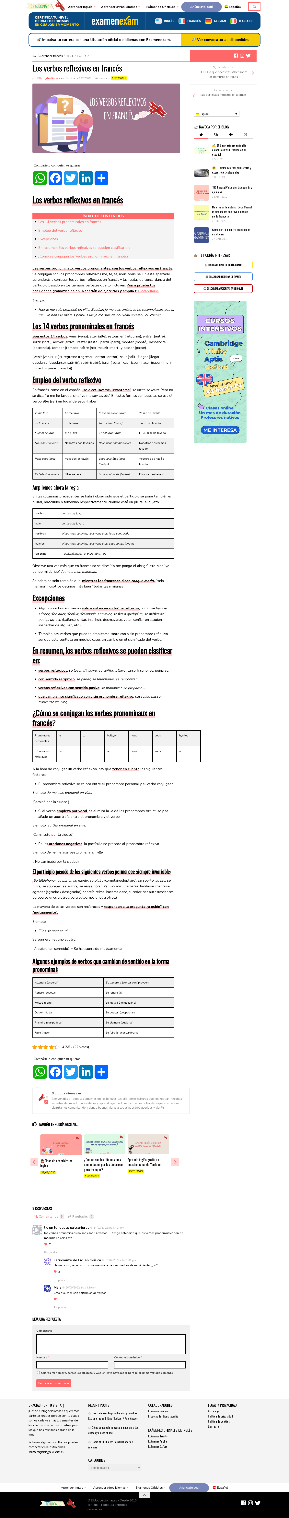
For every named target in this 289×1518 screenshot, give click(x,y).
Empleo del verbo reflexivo (60, 230)
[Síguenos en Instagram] (242, 55)
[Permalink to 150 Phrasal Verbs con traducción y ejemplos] (201, 193)
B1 (67, 56)
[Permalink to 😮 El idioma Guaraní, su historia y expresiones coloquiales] (201, 173)
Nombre (42, 1357)
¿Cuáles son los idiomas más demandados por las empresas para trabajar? (103, 1164)
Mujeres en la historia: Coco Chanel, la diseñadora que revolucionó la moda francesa (232, 211)
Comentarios (51, 1216)
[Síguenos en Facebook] (235, 55)
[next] (175, 1162)
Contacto (213, 1426)
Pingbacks (82, 1216)
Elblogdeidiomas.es (50, 78)
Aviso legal (214, 1411)
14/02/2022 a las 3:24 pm (109, 1228)
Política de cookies (219, 1421)
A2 (34, 56)
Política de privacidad (220, 1416)
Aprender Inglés (80, 7)
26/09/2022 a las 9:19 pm (81, 1287)
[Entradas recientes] (245, 134)
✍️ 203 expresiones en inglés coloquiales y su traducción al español (229, 149)
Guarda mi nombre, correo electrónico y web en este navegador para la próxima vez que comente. (107, 1373)
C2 (87, 56)
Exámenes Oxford (158, 1446)
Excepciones (48, 239)
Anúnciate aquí (201, 7)
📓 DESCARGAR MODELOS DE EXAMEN (223, 277)
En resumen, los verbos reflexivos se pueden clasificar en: (84, 247)
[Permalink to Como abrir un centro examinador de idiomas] (201, 235)
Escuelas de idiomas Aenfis (163, 1416)
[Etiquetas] (230, 134)
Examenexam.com (158, 1411)
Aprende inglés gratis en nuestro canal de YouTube (144, 1162)
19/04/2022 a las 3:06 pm (120, 1260)
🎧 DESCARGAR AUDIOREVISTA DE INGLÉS (223, 288)
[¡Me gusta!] (46, 1244)
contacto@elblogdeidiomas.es (46, 1452)
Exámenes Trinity (158, 1436)
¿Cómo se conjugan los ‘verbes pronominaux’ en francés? (83, 256)
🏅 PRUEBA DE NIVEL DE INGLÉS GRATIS (223, 265)
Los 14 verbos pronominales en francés (69, 221)
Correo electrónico (128, 1357)
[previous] (34, 1162)
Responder (50, 1252)
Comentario (45, 1331)
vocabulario (149, 291)
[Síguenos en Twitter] (248, 55)
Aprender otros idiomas (119, 7)
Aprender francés (51, 56)
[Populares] (201, 134)
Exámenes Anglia (157, 1441)
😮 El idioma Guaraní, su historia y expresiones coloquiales (231, 169)
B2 (74, 56)
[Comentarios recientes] (215, 134)
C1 (81, 56)
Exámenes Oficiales (161, 7)
